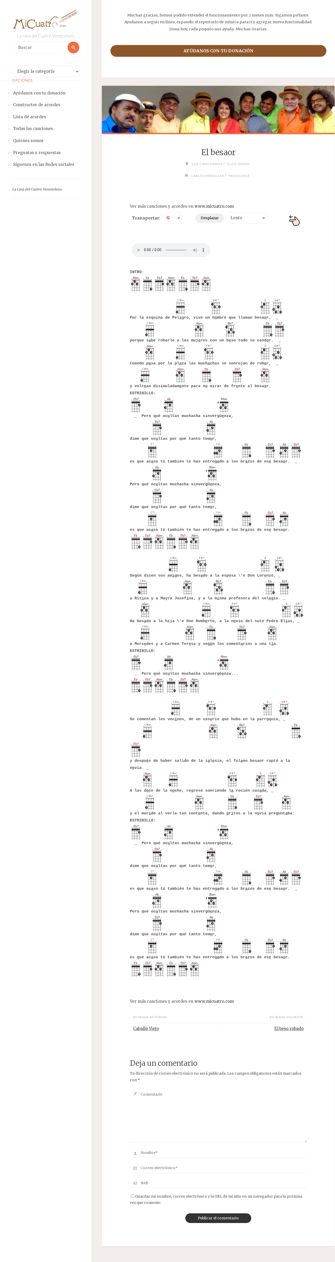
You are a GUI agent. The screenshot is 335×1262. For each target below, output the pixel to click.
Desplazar (210, 218)
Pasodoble (238, 176)
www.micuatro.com (214, 206)
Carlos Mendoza (207, 176)
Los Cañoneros (207, 164)
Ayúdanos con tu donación (218, 50)
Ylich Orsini (238, 164)
